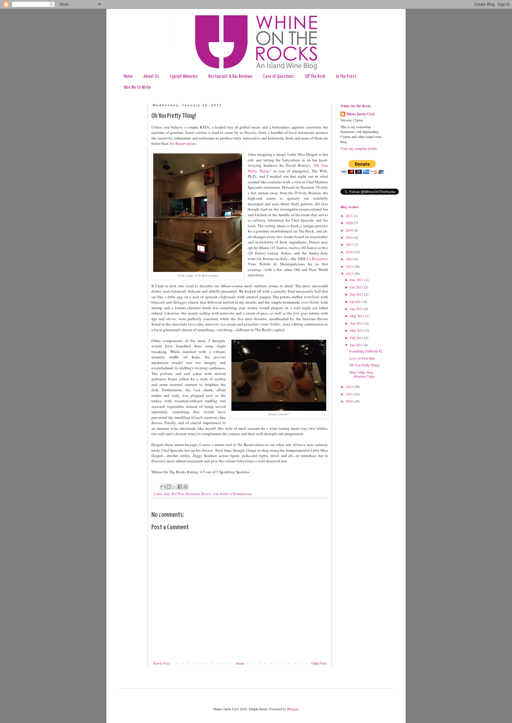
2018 (350, 237)
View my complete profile (358, 148)
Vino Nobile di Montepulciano (232, 494)
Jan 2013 (357, 344)
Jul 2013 (356, 301)
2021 (350, 215)
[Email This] (163, 487)
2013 (350, 273)
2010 (350, 401)
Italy (167, 494)
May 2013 (357, 315)
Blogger (292, 708)
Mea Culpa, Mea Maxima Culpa (362, 374)
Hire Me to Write (137, 87)
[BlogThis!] (169, 487)
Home (128, 76)
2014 (350, 266)
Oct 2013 (357, 287)
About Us (151, 76)
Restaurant (193, 494)
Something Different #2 (365, 351)
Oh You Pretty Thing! (364, 365)
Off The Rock (315, 76)
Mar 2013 (357, 330)
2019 (350, 230)
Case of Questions (278, 76)
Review (206, 494)
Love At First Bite (362, 358)
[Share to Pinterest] (185, 487)
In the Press (346, 76)
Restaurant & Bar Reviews (230, 76)
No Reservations (182, 143)
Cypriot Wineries (184, 76)
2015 (350, 259)
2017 (350, 244)
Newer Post (161, 663)
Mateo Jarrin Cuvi (360, 114)
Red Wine (178, 494)
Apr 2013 (357, 323)
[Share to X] (174, 487)
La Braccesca (317, 258)
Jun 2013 (357, 308)
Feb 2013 (357, 337)
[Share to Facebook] (180, 487)
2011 (350, 394)
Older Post (319, 663)
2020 (350, 222)
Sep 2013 (357, 294)
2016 (350, 251)
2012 (350, 386)
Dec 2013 (357, 279)
